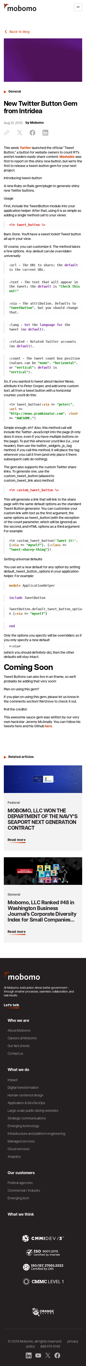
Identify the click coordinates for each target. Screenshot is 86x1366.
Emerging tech (18, 1198)
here (48, 726)
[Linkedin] (45, 133)
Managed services (21, 1141)
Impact (12, 1079)
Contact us (15, 1053)
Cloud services (19, 1149)
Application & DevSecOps (26, 1102)
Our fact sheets (19, 1045)
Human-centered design (25, 1095)
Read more (17, 839)
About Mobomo (19, 1030)
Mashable (67, 156)
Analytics (14, 1156)
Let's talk (11, 1005)
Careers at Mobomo (22, 1038)
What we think (21, 1214)
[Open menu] (78, 7)
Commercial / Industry (24, 1190)
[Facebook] (32, 133)
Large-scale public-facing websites (33, 1110)
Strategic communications (27, 1118)
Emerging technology (23, 1126)
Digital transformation (23, 1087)
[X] (19, 133)
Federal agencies (20, 1182)
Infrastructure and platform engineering (36, 1133)
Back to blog (19, 32)
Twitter (25, 147)
